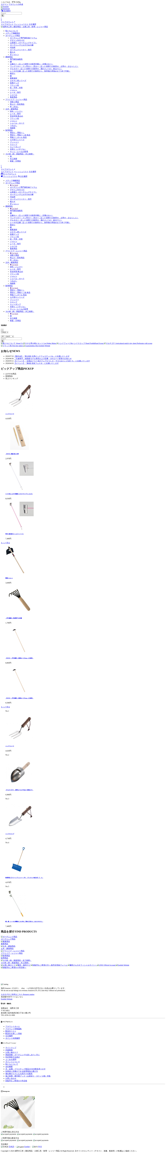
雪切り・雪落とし (17, 133)
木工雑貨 (13, 159)
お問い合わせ (10, 1078)
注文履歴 (32, 24)
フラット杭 (14, 85)
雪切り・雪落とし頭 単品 (20, 135)
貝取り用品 (14, 102)
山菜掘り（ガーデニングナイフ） (23, 43)
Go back (15, 185)
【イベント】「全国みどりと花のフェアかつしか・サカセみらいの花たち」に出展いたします (52, 361)
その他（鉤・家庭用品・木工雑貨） (19, 154)
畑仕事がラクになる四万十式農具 (19, 1074)
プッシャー (14, 142)
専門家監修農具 (16, 59)
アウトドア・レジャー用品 (16, 99)
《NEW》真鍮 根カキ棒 (12, 453)
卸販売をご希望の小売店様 (16, 1081)
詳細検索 (9, 1050)
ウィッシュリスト (21, 24)
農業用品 (9, 57)
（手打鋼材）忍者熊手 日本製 (13, 618)
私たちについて (11, 31)
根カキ (12, 52)
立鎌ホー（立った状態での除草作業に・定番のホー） (31, 64)
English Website (6, 999)
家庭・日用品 (15, 161)
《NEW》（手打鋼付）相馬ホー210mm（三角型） (19, 658)
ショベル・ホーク (17, 123)
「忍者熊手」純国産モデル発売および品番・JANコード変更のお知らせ (43, 359)
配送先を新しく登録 (13, 1033)
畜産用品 (13, 97)
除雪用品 (9, 130)
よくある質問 (10, 1059)
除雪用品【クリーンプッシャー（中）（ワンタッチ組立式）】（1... (24, 877)
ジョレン (13, 90)
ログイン (4, 4)
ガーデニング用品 (12, 36)
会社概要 (9, 1067)
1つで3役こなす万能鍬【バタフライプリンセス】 (19, 493)
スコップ (13, 144)
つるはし (13, 125)
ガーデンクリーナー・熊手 (21, 50)
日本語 (11, 1147)
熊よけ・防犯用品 (17, 104)
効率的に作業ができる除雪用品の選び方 (21, 1071)
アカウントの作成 (16, 4)
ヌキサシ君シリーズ (18, 81)
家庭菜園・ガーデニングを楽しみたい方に (22, 1055)
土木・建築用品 (11, 109)
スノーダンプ (15, 147)
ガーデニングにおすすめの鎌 (21, 45)
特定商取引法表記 (12, 1057)
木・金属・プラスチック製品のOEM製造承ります (25, 1069)
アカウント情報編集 (13, 1029)
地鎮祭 (12, 128)
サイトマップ (10, 1048)
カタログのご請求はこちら (17, 994)
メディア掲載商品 (12, 33)
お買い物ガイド (11, 1052)
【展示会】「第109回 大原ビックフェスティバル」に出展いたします (42, 356)
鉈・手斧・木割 (16, 88)
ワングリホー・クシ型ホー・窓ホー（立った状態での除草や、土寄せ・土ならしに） (44, 66)
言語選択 (7, 11)
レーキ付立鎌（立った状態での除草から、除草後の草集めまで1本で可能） (40, 71)
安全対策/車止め (16, 116)
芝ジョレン (14, 54)
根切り (12, 73)
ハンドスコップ (9, 833)
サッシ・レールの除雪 (19, 152)
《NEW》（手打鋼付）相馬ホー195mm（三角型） (19, 698)
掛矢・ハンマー (16, 111)
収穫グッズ (14, 83)
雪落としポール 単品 (18, 137)
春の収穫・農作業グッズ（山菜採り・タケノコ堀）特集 (28, 1076)
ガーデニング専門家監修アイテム (23, 38)
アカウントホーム (12, 1026)
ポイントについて (12, 1062)
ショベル (13, 95)
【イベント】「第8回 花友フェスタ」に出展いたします (36, 363)
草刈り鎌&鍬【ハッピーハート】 (14, 533)
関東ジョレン (9, 578)
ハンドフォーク (9, 413)
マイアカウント (7, 24)
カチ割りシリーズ (17, 140)
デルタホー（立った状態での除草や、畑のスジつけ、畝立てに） (36, 69)
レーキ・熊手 (15, 92)
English (27, 1147)
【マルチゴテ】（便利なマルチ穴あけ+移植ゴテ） (19, 790)
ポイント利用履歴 (12, 1038)
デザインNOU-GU (17, 40)
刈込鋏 (12, 47)
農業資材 (13, 78)
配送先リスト (10, 1031)
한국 (40, 1147)
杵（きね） (14, 107)
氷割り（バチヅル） (18, 149)
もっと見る (5, 543)
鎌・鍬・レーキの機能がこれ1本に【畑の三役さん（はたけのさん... (24, 921)
